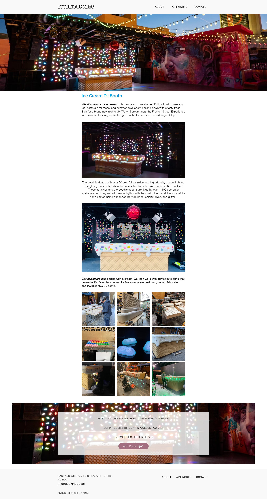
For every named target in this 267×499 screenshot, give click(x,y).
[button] (180, 7)
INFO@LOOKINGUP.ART (149, 427)
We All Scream (130, 111)
